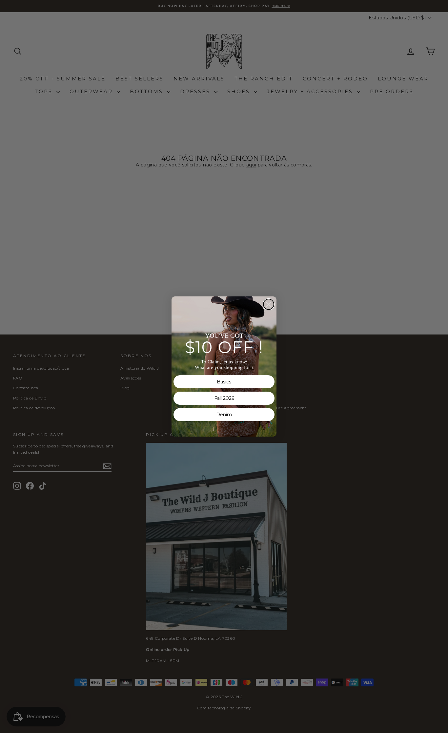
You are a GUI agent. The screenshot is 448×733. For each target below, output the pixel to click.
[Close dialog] (268, 304)
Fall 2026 (224, 398)
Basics (224, 382)
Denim (224, 415)
